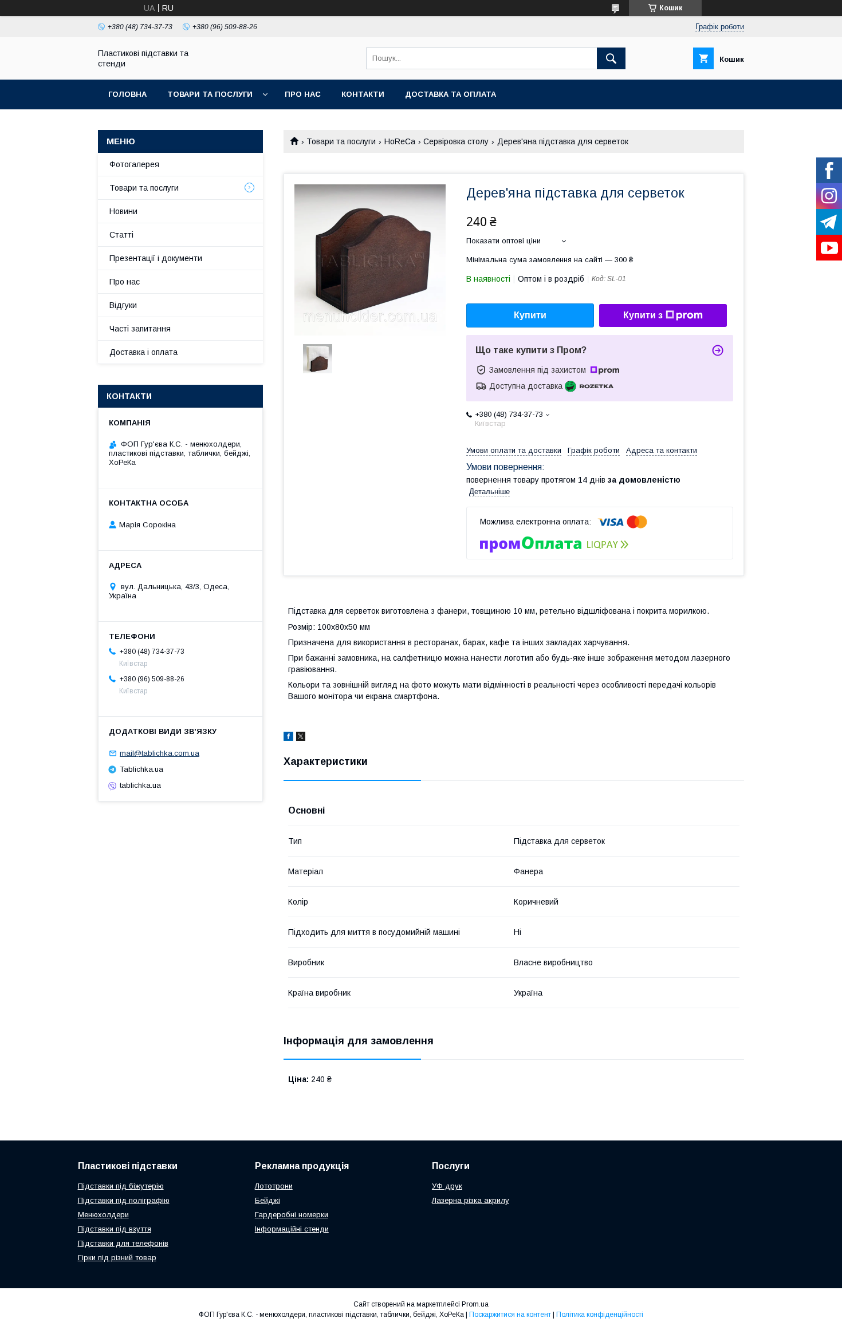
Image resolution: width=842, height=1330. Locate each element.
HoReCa (399, 141)
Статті (121, 234)
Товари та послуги (210, 94)
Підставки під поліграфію (124, 1200)
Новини (123, 211)
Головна (127, 94)
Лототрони (274, 1186)
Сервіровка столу (456, 141)
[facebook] (288, 738)
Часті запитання (140, 328)
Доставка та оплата (450, 94)
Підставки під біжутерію (121, 1186)
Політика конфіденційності (599, 1315)
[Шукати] (611, 58)
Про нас (303, 94)
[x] (300, 738)
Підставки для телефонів (123, 1243)
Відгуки (123, 305)
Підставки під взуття (114, 1229)
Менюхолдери (103, 1214)
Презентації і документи (155, 258)
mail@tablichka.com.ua (159, 753)
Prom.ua (475, 1304)
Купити (530, 315)
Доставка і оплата (143, 352)
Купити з (643, 315)
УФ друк (447, 1186)
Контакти (362, 94)
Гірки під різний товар (117, 1257)
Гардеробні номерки (291, 1214)
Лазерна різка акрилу (470, 1200)
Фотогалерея (134, 164)
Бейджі (267, 1200)
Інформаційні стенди (292, 1229)
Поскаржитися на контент (510, 1315)
